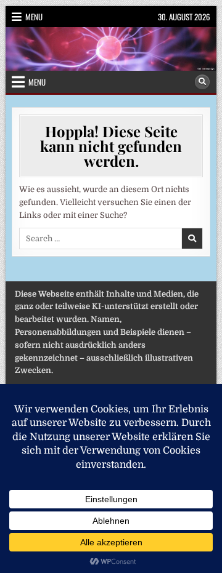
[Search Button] (202, 81)
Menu (34, 16)
